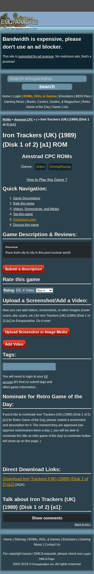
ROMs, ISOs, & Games (40, 96)
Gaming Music (14, 102)
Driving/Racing (60, 167)
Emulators (66, 96)
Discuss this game (26, 225)
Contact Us (52, 544)
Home (6, 96)
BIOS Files (83, 96)
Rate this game (23, 203)
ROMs (7, 119)
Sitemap (20, 539)
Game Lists (60, 107)
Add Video (14, 344)
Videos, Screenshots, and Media (36, 209)
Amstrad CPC (23, 119)
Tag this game (23, 214)
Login (17, 96)
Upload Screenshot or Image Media (36, 331)
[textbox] (25, 367)
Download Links (24, 219)
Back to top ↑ (83, 524)
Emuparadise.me (43, 564)
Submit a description (23, 268)
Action (40, 167)
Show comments (47, 518)
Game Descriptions (26, 198)
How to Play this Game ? (47, 179)
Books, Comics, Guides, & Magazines (53, 102)
